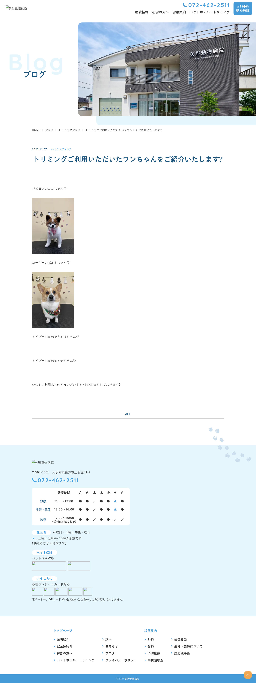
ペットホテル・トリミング (76, 660)
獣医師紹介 (65, 646)
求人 (108, 639)
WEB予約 (242, 8)
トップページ (62, 630)
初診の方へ (65, 653)
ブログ (110, 653)
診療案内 (150, 630)
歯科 (151, 646)
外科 (151, 639)
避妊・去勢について (188, 646)
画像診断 (180, 639)
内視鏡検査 (155, 660)
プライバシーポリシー (121, 660)
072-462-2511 (209, 5)
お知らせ (111, 646)
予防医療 (154, 653)
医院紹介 (63, 639)
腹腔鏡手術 (182, 653)
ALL (128, 414)
